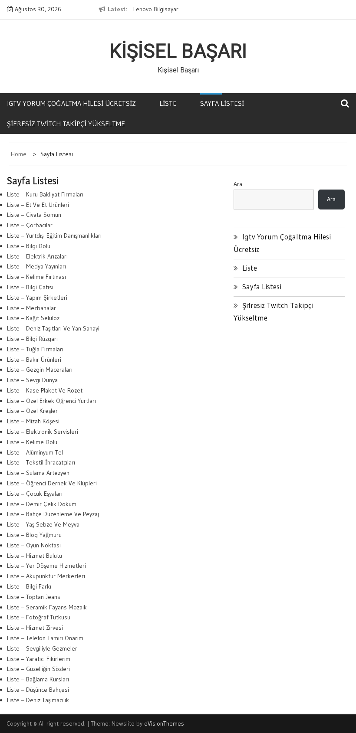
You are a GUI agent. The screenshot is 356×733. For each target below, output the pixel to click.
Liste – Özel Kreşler (32, 411)
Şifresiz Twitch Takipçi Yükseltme (66, 123)
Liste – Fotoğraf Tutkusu (38, 617)
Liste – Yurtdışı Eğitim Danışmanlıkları (54, 235)
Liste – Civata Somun (34, 215)
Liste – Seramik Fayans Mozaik (47, 607)
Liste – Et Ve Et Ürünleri (38, 205)
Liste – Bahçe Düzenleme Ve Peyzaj (53, 514)
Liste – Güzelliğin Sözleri (38, 669)
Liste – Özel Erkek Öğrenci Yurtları (51, 401)
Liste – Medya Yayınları (36, 266)
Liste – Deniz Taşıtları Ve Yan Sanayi (53, 328)
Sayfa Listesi (222, 103)
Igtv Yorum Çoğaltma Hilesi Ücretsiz (71, 103)
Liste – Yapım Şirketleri (37, 297)
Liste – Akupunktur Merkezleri (46, 576)
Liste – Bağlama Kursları (38, 679)
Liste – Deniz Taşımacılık (38, 700)
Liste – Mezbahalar (31, 308)
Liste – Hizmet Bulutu (34, 556)
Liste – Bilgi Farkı (29, 586)
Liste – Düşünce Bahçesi (38, 690)
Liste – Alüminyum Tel (35, 452)
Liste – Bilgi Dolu (28, 246)
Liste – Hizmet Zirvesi (35, 628)
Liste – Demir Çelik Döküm (41, 504)
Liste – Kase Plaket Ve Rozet (44, 390)
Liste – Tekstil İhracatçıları (41, 462)
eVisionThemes (164, 723)
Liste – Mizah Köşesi (33, 421)
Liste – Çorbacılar (30, 225)
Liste (168, 103)
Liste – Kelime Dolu (32, 442)
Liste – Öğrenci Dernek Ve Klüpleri (52, 483)
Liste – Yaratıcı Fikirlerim (38, 659)
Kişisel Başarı (178, 51)
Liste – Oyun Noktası (34, 545)
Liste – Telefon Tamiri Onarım (45, 638)
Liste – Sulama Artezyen (38, 473)
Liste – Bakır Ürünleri (34, 359)
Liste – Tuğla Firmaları (35, 349)
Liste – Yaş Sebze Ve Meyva (43, 524)
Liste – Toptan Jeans (33, 597)
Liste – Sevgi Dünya (32, 380)
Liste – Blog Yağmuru (34, 535)
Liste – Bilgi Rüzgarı (32, 339)
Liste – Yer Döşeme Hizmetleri (46, 565)
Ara (238, 184)
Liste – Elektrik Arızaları (37, 256)
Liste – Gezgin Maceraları (40, 369)
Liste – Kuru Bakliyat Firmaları (45, 194)
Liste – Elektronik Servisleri (42, 431)
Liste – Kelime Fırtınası (36, 277)
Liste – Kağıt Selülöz (33, 318)
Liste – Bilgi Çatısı (30, 287)
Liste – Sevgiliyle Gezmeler (42, 648)
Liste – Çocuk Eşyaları (35, 493)
